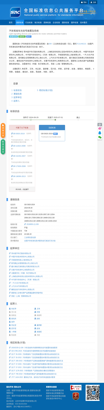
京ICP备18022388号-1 (22, 407)
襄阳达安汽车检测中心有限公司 (22, 289)
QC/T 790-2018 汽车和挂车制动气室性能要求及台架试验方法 (33, 374)
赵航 (38, 319)
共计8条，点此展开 (22, 189)
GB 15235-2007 (19, 156)
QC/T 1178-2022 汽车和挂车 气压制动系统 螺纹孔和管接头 (33, 371)
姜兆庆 (13, 319)
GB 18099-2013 (19, 176)
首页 (10, 22)
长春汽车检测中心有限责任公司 (22, 270)
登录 (84, 2)
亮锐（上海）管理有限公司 (21, 296)
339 (50, 44)
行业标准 (28, 22)
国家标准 (19, 22)
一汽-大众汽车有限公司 (19, 283)
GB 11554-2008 (19, 146)
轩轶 (38, 312)
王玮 (38, 309)
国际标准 (65, 22)
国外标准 (74, 22)
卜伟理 (13, 332)
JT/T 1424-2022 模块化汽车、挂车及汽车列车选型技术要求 (33, 377)
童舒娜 (39, 325)
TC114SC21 (81, 44)
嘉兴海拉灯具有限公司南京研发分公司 (25, 266)
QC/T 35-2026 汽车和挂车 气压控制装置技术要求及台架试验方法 (35, 354)
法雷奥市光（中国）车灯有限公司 (23, 273)
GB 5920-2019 (19, 134)
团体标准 (47, 22)
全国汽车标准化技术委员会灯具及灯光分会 (40, 241)
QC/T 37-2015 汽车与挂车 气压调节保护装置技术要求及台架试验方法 (37, 367)
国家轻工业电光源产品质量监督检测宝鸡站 (27, 293)
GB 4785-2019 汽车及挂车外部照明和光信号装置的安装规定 (33, 351)
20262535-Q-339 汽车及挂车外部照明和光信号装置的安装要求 (34, 348)
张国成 (39, 332)
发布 (30, 117)
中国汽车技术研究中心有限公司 (22, 257)
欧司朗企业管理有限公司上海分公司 (24, 263)
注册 (94, 2)
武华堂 (13, 328)
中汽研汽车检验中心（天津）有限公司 (25, 280)
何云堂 (13, 325)
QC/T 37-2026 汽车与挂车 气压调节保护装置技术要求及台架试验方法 (37, 364)
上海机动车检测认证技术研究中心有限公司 (27, 276)
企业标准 (56, 22)
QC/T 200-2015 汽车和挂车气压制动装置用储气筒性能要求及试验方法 (37, 361)
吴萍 (13, 322)
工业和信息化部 (30, 237)
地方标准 (38, 22)
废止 (78, 117)
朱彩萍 (13, 309)
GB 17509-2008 (19, 166)
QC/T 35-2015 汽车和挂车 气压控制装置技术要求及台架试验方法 (35, 357)
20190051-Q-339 (33, 224)
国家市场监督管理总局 (55, 390)
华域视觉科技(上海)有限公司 (21, 260)
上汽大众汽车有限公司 (19, 286)
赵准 (38, 328)
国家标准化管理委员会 (55, 393)
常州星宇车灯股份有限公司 (21, 253)
